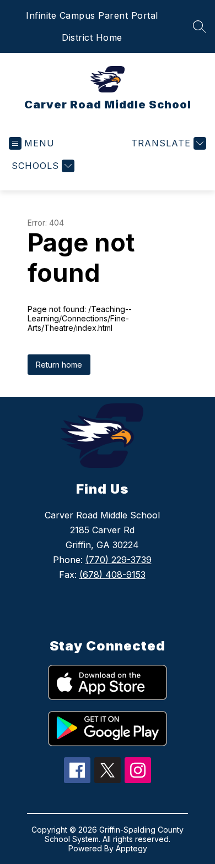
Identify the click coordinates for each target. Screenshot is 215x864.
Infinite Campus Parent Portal (92, 15)
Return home (59, 364)
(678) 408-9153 (112, 574)
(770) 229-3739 (118, 559)
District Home (92, 37)
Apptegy (131, 848)
